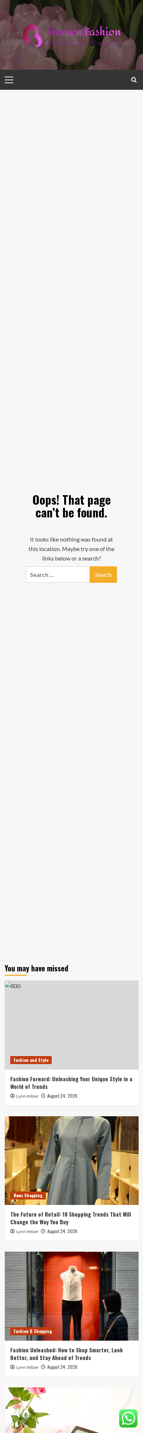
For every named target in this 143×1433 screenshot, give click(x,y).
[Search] (134, 79)
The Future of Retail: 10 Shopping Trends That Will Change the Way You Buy (70, 1218)
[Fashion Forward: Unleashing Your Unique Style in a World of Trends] (72, 1025)
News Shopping (28, 1195)
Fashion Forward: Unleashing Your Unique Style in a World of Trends (71, 1082)
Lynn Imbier (27, 1096)
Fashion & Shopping (33, 1331)
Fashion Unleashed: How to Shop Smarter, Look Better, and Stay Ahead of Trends (66, 1353)
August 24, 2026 (62, 1096)
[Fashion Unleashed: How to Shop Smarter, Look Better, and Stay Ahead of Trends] (72, 1296)
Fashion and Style (31, 1060)
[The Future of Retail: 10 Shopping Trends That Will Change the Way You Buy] (72, 1160)
